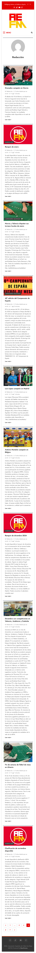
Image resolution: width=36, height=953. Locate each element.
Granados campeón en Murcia (16, 88)
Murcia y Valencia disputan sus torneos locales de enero (17, 224)
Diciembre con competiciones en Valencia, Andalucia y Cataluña (17, 619)
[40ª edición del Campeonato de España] (18, 286)
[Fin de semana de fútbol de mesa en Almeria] (18, 752)
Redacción (10, 91)
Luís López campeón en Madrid (17, 388)
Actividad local (9, 83)
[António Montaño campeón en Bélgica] (18, 437)
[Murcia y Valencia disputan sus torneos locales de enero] (18, 211)
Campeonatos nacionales (12, 219)
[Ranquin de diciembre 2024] (18, 523)
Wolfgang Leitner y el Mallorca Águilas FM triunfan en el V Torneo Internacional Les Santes (15, 4)
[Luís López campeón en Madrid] (18, 376)
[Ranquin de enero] (18, 134)
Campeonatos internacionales (14, 384)
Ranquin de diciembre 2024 (16, 535)
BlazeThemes (24, 948)
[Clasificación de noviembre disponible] (18, 836)
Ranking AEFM (9, 142)
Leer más (7, 120)
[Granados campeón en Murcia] (18, 75)
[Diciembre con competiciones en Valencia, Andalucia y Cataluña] (18, 608)
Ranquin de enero (12, 147)
